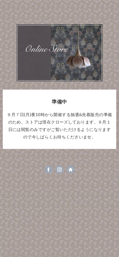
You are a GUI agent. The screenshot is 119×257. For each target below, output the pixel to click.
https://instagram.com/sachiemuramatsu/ (59, 169)
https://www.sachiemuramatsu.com (70, 169)
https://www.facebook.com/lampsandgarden (48, 169)
